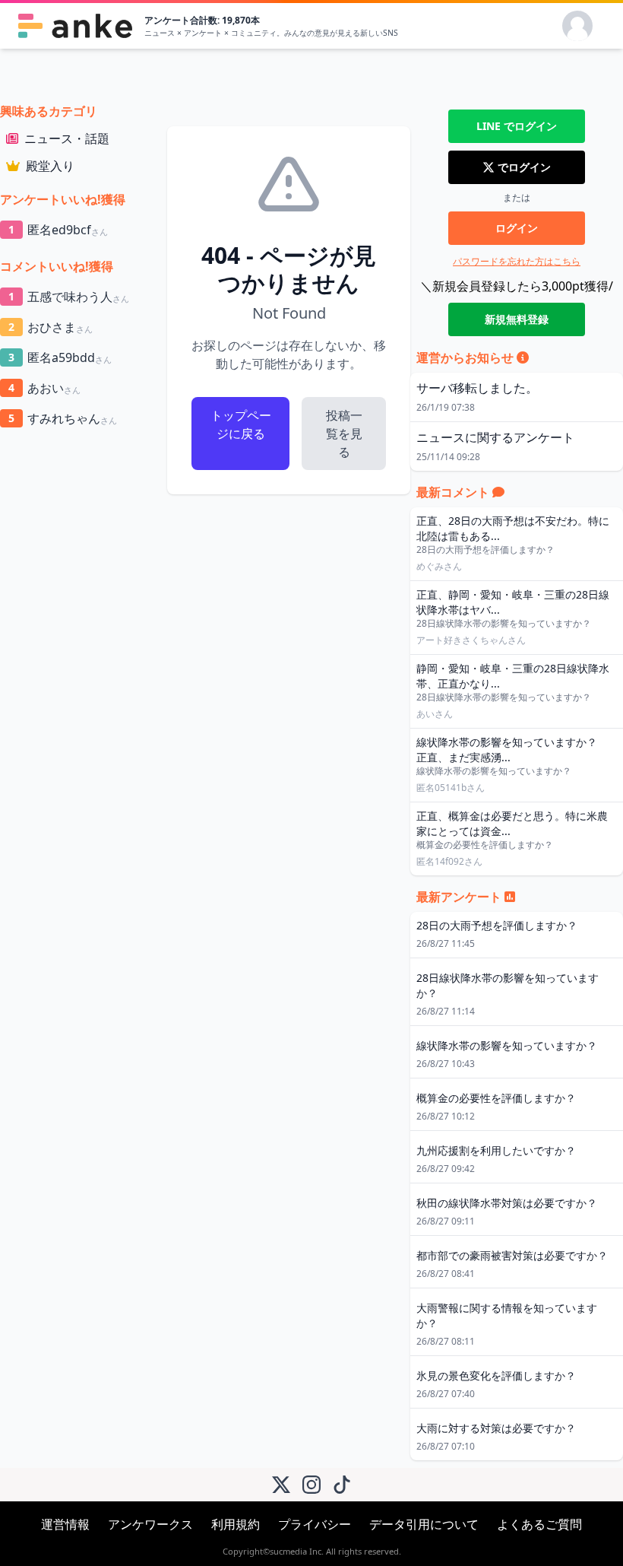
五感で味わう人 (68, 296)
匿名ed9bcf (58, 229)
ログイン (516, 228)
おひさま (50, 327)
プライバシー (314, 1524)
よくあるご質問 (539, 1524)
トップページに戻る (240, 424)
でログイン (516, 126)
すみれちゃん (62, 418)
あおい (44, 388)
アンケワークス (150, 1524)
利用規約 (235, 1524)
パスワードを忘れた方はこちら (516, 261)
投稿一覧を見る (344, 433)
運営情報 (65, 1524)
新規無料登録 (517, 319)
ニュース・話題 (66, 138)
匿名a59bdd (60, 357)
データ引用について (424, 1524)
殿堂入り (50, 165)
